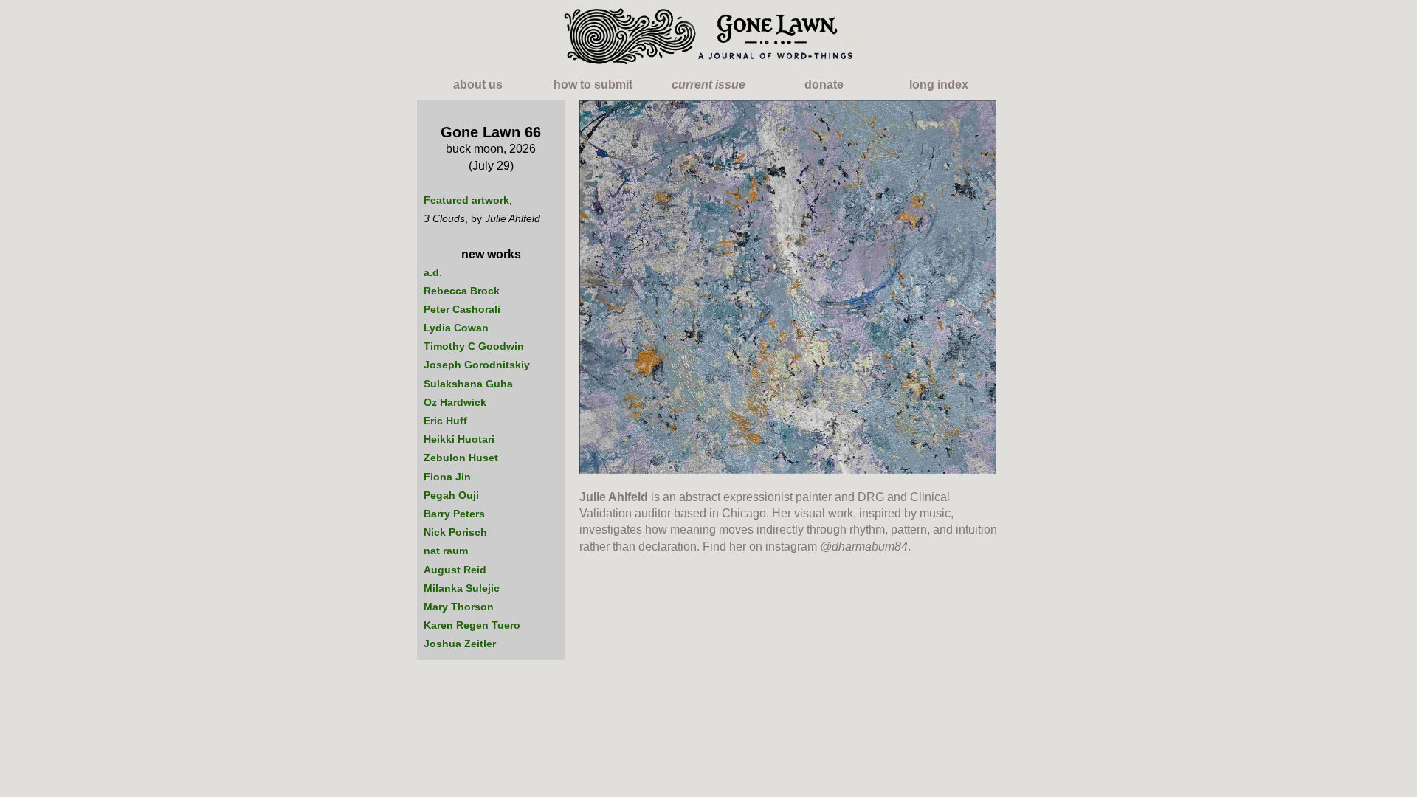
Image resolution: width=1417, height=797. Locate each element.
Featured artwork (466, 200)
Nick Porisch (455, 532)
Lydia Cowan (456, 328)
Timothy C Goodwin (474, 346)
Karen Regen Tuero (472, 625)
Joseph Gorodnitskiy (477, 364)
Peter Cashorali (462, 309)
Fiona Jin (447, 477)
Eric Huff (445, 421)
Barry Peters (454, 514)
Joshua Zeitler (460, 643)
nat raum (446, 550)
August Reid (455, 570)
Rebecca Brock (462, 291)
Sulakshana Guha (468, 384)
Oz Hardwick (455, 402)
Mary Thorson (459, 607)
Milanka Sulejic (462, 588)
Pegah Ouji (451, 495)
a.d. (433, 272)
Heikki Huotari (459, 439)
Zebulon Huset (461, 457)
